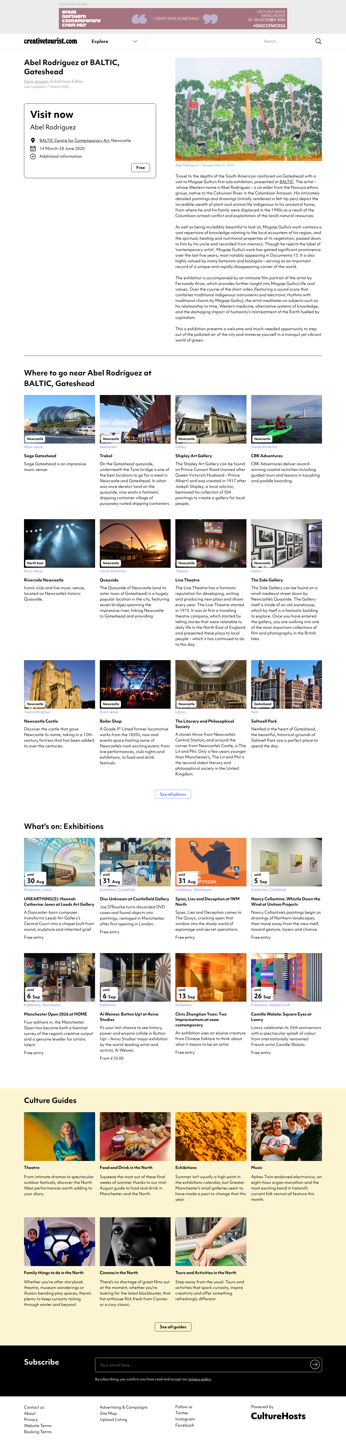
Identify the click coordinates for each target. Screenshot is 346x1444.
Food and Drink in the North (126, 1167)
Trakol (106, 455)
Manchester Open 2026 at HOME (55, 1014)
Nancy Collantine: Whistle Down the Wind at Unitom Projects (285, 901)
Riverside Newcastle (44, 580)
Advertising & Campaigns (124, 1407)
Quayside (109, 580)
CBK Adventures (267, 455)
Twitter (182, 1413)
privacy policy (200, 1379)
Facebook (184, 1425)
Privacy (31, 1419)
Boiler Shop (111, 721)
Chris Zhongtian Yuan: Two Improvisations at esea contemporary (201, 1019)
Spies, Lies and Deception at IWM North (207, 901)
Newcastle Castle (41, 721)
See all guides (173, 1326)
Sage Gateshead (40, 455)
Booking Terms (38, 1431)
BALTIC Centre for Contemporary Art (74, 140)
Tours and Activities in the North (205, 1272)
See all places (173, 794)
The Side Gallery (267, 580)
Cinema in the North (119, 1272)
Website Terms (38, 1425)
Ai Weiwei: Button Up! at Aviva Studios (129, 1016)
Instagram (185, 1419)
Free (140, 167)
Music (256, 1167)
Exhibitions (186, 1167)
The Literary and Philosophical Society (204, 723)
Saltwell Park (264, 721)
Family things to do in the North (54, 1272)
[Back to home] (50, 42)
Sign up (315, 1364)
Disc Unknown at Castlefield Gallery (134, 898)
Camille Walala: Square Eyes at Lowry (281, 1016)
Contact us (34, 1407)
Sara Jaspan (36, 81)
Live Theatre (187, 580)
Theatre (32, 1167)
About (30, 1413)
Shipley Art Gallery (193, 455)
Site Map (108, 1413)
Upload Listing (113, 1419)
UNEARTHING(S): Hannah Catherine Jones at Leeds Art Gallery (59, 901)
